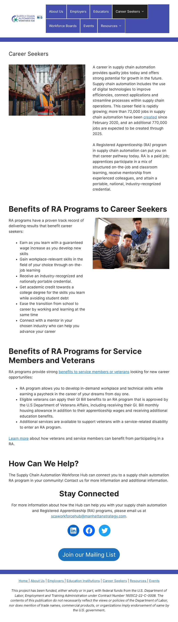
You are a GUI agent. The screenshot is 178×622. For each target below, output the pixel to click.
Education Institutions (83, 581)
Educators (101, 11)
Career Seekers (128, 11)
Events (89, 26)
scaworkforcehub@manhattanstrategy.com (88, 516)
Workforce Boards (63, 26)
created (150, 117)
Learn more (19, 438)
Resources (138, 581)
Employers (78, 11)
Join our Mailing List (89, 554)
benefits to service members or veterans (94, 372)
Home (24, 581)
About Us (56, 11)
